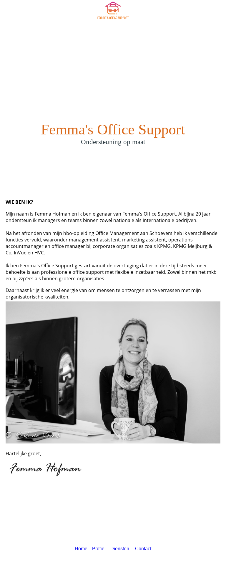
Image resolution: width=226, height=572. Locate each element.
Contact (143, 548)
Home (81, 548)
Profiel (99, 548)
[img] (113, 10)
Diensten (121, 548)
